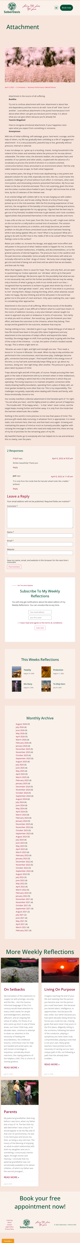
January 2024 (21, 821)
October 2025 (22, 755)
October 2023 (22, 830)
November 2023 (23, 827)
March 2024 (21, 814)
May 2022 (20, 883)
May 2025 (20, 771)
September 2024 (23, 796)
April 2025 (20, 774)
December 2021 (23, 899)
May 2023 (20, 846)
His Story (28, 684)
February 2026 (22, 742)
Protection (58, 670)
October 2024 (22, 792)
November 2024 (23, 789)
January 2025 (21, 783)
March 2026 (21, 739)
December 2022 (23, 861)
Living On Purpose (59, 989)
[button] (56, 7)
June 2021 (20, 918)
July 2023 (20, 839)
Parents (10, 1111)
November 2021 (23, 902)
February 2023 (22, 855)
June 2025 (20, 767)
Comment (12, 506)
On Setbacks (14, 989)
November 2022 (23, 864)
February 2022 (22, 893)
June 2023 (20, 843)
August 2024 (21, 799)
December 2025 (23, 749)
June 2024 (20, 805)
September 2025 (23, 758)
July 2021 (20, 914)
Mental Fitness (50, 87)
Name (10, 532)
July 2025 (20, 764)
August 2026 (21, 724)
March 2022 (21, 889)
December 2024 (23, 786)
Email (10, 541)
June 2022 (20, 880)
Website (10, 549)
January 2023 (21, 858)
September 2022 (23, 871)
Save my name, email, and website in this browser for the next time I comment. (38, 561)
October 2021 (22, 905)
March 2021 (21, 927)
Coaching (9, 1220)
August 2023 (21, 836)
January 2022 (21, 896)
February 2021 (22, 930)
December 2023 (23, 824)
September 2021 (23, 908)
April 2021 (20, 924)
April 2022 (20, 886)
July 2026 (20, 727)
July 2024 (20, 802)
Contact (9, 1225)
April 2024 (20, 811)
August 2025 (21, 761)
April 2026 (20, 736)
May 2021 (20, 921)
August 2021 (21, 911)
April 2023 (20, 849)
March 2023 (21, 852)
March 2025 (21, 777)
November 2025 (23, 752)
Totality (27, 670)
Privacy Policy (9, 1229)
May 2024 (20, 808)
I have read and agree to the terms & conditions (40, 622)
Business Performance (36, 87)
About (9, 1222)
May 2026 (20, 733)
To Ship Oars (59, 684)
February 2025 (22, 780)
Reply (15, 467)
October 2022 (22, 868)
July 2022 (20, 877)
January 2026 (21, 746)
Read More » (11, 1067)
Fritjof (15, 458)
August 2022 (21, 874)
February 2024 (22, 818)
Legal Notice (9, 1227)
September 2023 (23, 833)
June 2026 (20, 730)
